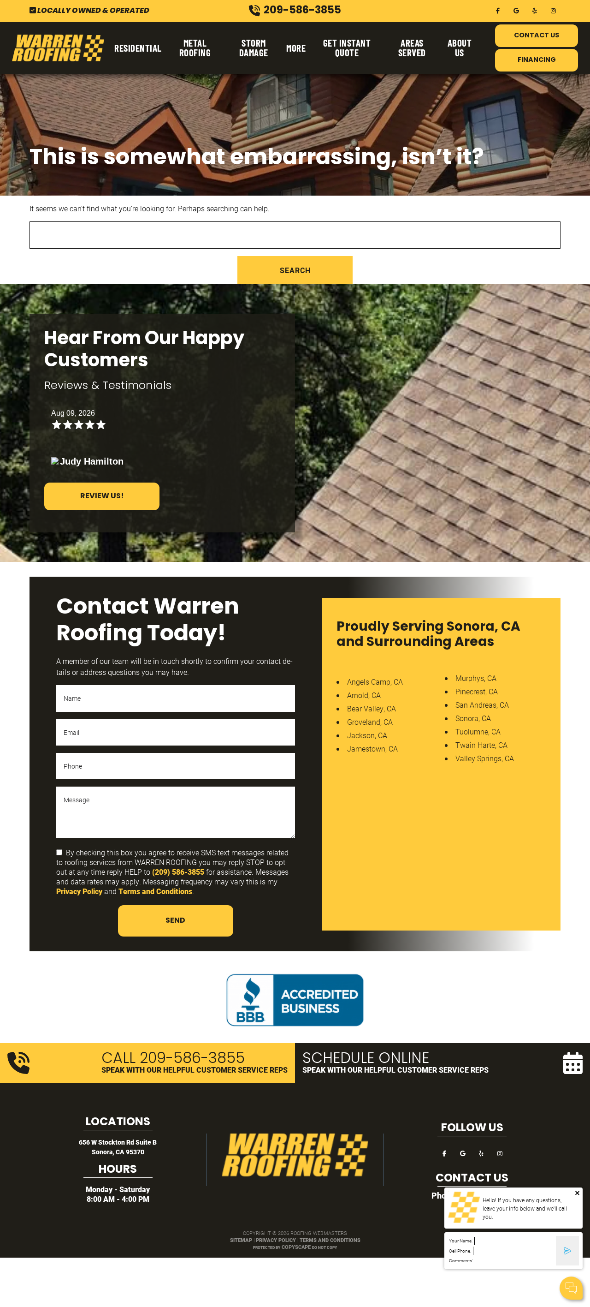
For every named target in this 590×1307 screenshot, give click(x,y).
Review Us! (102, 496)
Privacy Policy (79, 891)
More (296, 48)
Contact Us (536, 36)
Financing (537, 60)
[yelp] (534, 10)
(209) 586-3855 (178, 872)
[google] (516, 10)
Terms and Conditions (155, 891)
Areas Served (412, 47)
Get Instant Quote (347, 47)
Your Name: (460, 1241)
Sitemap (241, 1239)
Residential (138, 48)
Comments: (461, 1261)
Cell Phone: (460, 1251)
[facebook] (497, 10)
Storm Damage (253, 47)
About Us (460, 47)
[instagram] (553, 10)
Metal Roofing (195, 47)
